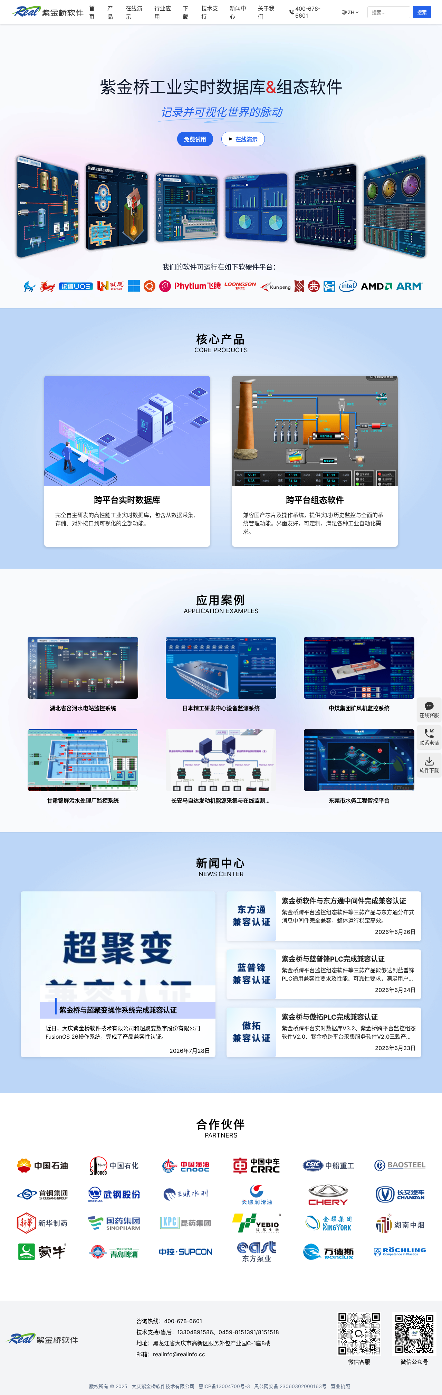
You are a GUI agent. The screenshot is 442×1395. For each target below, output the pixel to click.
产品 (110, 12)
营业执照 (340, 1386)
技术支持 (209, 12)
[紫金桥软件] (47, 12)
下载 (185, 12)
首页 (92, 12)
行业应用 (162, 12)
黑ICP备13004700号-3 (224, 1386)
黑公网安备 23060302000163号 (290, 1386)
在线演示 (134, 12)
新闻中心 (238, 12)
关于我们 (266, 12)
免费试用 (195, 139)
